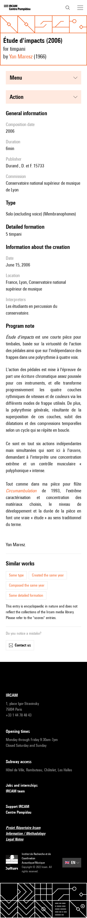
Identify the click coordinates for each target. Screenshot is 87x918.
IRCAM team (15, 791)
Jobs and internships (22, 785)
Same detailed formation (26, 595)
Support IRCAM (17, 806)
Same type (16, 575)
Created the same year (48, 575)
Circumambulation (21, 490)
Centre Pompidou (18, 812)
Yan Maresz (21, 56)
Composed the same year (26, 585)
